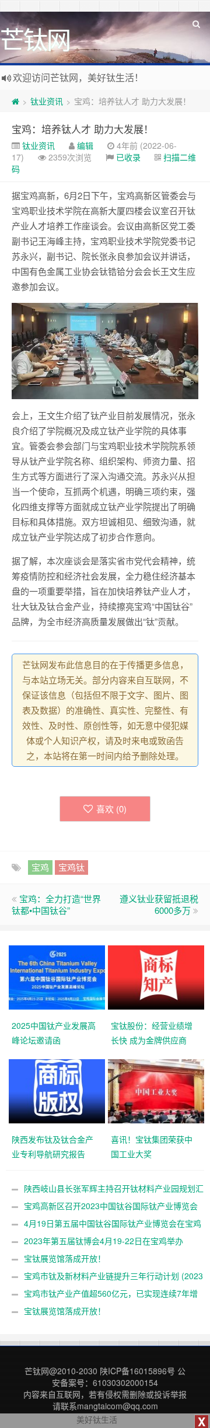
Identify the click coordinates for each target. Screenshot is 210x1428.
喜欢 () (111, 808)
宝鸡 (40, 867)
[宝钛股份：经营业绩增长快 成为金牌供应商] (157, 976)
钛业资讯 (46, 101)
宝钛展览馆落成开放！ (65, 1258)
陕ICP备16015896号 (137, 1371)
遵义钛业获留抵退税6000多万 (159, 904)
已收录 (128, 157)
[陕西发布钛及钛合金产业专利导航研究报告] (58, 1090)
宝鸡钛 (71, 867)
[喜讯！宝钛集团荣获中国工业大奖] (157, 1090)
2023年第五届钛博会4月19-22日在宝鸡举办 (103, 1241)
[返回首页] (15, 101)
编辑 (85, 145)
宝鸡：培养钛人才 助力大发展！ (82, 128)
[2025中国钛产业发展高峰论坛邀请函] (58, 976)
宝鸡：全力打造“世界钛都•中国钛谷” (56, 904)
